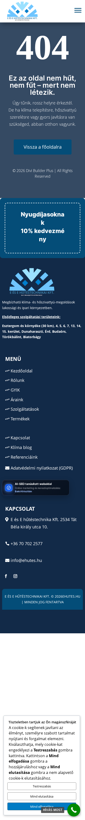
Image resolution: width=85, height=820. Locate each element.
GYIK (15, 390)
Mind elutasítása (41, 796)
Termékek (20, 419)
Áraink (17, 399)
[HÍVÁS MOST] (73, 809)
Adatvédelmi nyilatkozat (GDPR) (42, 468)
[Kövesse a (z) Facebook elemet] (6, 576)
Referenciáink (24, 457)
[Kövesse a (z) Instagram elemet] (15, 576)
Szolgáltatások (25, 409)
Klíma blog (21, 447)
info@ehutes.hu (26, 560)
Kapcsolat (20, 437)
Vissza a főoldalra (43, 147)
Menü (13, 358)
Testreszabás (42, 786)
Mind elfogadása (41, 806)
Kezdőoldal (22, 371)
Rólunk (17, 380)
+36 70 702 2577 (26, 543)
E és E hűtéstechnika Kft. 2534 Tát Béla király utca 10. (43, 523)
